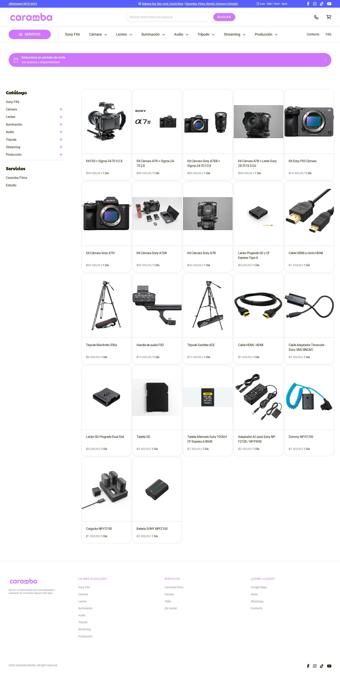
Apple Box (233, 8)
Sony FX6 (72, 34)
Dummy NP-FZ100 (301, 437)
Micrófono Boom (73, 25)
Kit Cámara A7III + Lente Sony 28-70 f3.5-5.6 (257, 163)
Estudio (11, 185)
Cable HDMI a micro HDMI (306, 253)
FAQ (328, 34)
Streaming (232, 34)
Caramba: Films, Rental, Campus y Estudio (211, 3)
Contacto (313, 34)
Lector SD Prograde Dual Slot (105, 437)
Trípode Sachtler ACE (200, 345)
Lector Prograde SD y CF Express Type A (254, 255)
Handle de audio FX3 (150, 345)
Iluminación (150, 34)
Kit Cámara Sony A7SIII (152, 253)
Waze (254, 594)
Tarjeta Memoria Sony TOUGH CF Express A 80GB (207, 439)
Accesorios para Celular (241, 25)
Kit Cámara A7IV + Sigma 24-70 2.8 (155, 163)
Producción (263, 34)
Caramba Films (16, 178)
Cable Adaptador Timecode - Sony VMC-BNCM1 (307, 347)
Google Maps (259, 587)
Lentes (121, 34)
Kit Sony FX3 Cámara (303, 161)
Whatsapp (257, 601)
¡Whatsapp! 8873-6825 (23, 3)
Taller (168, 601)
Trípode (203, 34)
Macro (67, 25)
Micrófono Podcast (75, 31)
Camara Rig (234, 31)
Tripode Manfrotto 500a (101, 345)
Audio (178, 34)
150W (12, 8)
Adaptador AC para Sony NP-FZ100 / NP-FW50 (257, 439)
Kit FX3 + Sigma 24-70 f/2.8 (104, 161)
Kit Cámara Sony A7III (201, 253)
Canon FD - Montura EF (77, 31)
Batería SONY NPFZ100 (152, 529)
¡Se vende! (171, 608)
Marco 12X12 (180, 8)
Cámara (95, 34)
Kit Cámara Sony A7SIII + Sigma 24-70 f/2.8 (203, 163)
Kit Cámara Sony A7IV (100, 253)
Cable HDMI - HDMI (250, 345)
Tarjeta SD (143, 437)
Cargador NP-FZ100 (99, 529)
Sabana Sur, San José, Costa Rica (162, 3)
